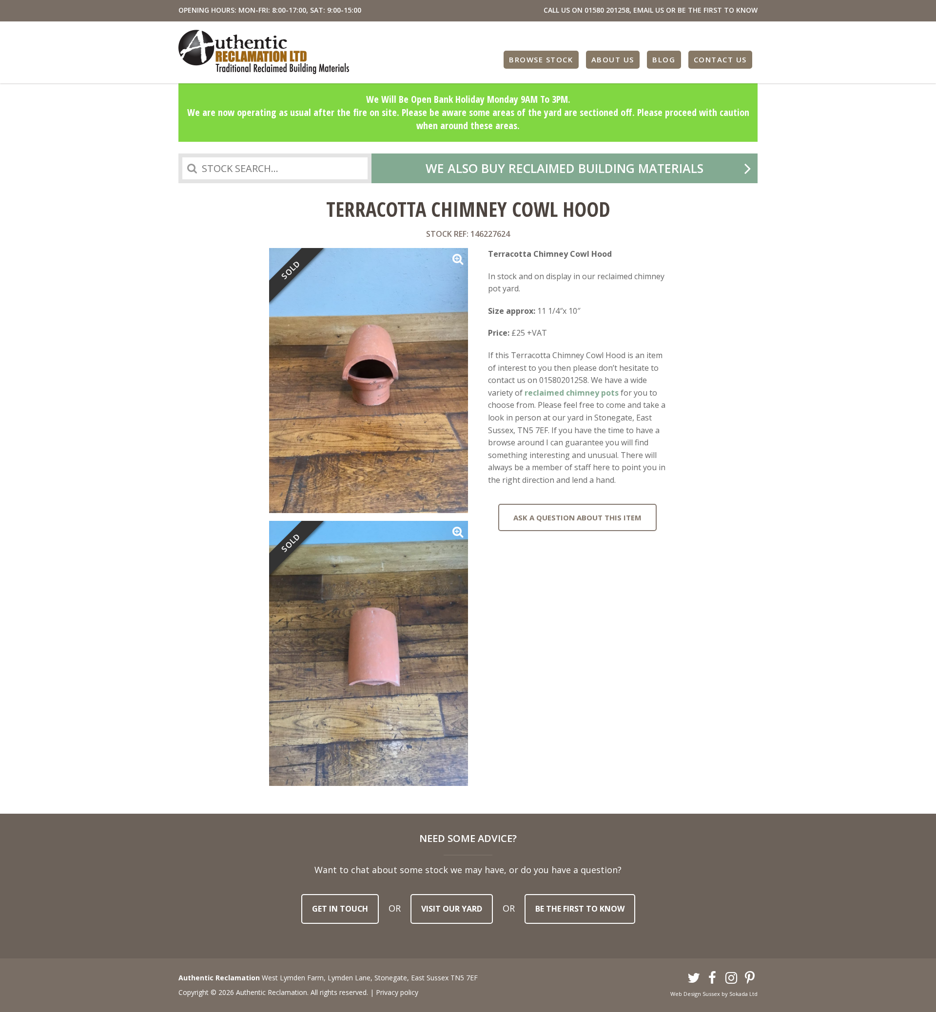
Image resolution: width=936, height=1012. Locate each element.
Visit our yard (451, 908)
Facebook (713, 978)
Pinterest (750, 978)
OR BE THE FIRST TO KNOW (712, 10)
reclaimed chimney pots (572, 392)
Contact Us (720, 59)
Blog (663, 59)
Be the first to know (579, 908)
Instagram (731, 978)
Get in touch (340, 908)
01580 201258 (607, 10)
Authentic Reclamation (263, 52)
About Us (612, 59)
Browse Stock (541, 59)
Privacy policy (397, 992)
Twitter (694, 978)
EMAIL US (648, 10)
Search (192, 168)
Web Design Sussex (695, 993)
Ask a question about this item (577, 517)
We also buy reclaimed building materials (564, 168)
